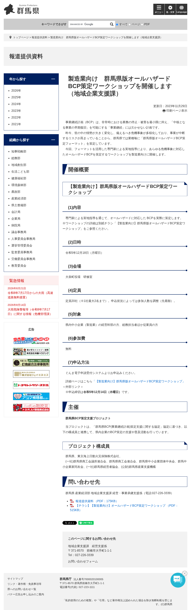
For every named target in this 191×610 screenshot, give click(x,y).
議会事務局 (18, 232)
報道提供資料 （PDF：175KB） (97, 501)
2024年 (16, 104)
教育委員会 (18, 265)
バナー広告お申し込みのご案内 (25, 594)
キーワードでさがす (54, 24)
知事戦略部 (18, 151)
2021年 (16, 124)
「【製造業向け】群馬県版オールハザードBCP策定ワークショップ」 (138, 381)
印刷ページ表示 (176, 110)
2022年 (16, 117)
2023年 (16, 110)
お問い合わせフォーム (83, 561)
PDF (147, 24)
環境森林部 (18, 185)
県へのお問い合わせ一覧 (21, 589)
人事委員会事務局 (23, 238)
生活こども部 (20, 171)
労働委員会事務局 (23, 258)
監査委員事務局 (21, 252)
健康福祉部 (18, 178)
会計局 (15, 211)
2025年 (16, 97)
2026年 (16, 90)
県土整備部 (18, 205)
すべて (123, 24)
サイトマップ (15, 578)
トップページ (21, 37)
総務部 (15, 158)
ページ (136, 24)
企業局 (15, 218)
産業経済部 (18, 198)
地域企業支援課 (78, 546)
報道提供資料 (39, 37)
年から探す (17, 79)
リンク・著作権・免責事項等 (24, 583)
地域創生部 (18, 164)
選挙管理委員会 (21, 245)
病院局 (15, 225)
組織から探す (19, 140)
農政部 (15, 191)
